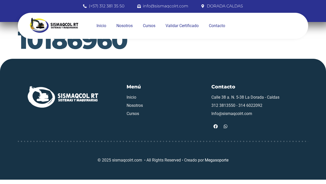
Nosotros (124, 25)
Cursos (149, 25)
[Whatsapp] (225, 126)
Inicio (101, 25)
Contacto (217, 25)
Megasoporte (216, 160)
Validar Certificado (182, 25)
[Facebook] (215, 126)
